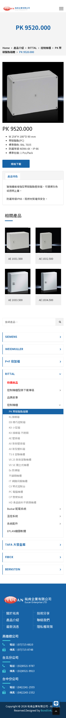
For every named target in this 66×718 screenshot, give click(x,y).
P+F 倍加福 (12, 361)
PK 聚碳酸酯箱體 (18, 411)
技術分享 (43, 613)
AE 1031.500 (15, 259)
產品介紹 (12, 619)
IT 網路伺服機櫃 (18, 481)
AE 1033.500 (15, 300)
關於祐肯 (12, 613)
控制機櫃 (12, 405)
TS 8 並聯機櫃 (17, 454)
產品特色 (13, 176)
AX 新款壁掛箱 (17, 443)
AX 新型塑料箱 (17, 449)
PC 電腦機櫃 (16, 492)
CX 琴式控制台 (17, 486)
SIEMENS (11, 337)
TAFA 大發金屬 (15, 544)
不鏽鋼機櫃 (15, 475)
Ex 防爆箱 (14, 470)
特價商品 (12, 383)
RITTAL (10, 374)
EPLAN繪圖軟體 (16, 531)
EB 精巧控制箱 (17, 422)
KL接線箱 (14, 417)
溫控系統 (12, 516)
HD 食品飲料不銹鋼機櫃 (22, 502)
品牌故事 (12, 398)
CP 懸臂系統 (16, 497)
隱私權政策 (45, 626)
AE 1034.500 (46, 300)
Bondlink (46, 710)
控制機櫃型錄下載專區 (20, 390)
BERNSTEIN (12, 569)
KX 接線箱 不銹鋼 (19, 433)
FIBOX (9, 557)
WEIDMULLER (14, 349)
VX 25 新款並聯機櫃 (20, 459)
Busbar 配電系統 (16, 509)
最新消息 (12, 626)
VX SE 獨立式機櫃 (19, 465)
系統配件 (12, 524)
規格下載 (16, 164)
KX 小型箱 (14, 427)
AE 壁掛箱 (14, 438)
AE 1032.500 (46, 259)
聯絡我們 (43, 619)
